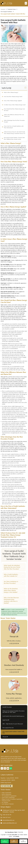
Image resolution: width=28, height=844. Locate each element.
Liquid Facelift (6, 720)
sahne (16, 836)
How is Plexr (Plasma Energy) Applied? (13, 100)
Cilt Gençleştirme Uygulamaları (9, 795)
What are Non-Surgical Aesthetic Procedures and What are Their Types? (14, 711)
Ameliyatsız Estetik (6, 800)
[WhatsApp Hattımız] (11, 768)
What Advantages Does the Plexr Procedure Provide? (14, 121)
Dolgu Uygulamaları (6, 792)
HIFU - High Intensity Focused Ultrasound (13, 723)
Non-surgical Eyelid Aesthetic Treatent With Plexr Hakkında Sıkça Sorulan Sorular (14, 138)
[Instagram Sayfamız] (5, 768)
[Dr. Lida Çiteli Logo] (6, 3)
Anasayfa (3, 9)
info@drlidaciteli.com (8, 820)
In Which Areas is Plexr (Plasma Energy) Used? (15, 104)
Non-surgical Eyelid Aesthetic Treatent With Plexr (13, 732)
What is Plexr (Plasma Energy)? (11, 92)
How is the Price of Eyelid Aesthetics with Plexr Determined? (14, 126)
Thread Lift (5, 736)
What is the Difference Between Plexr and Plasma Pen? (14, 115)
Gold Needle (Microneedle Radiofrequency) (13, 716)
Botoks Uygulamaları (6, 794)
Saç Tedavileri (5, 802)
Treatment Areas (11, 9)
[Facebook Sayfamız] (2, 768)
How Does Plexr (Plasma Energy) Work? (13, 96)
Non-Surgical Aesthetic (6, 11)
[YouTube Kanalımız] (8, 768)
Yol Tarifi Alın (5, 786)
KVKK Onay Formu (6, 782)
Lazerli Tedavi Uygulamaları (8, 797)
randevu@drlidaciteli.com (10, 823)
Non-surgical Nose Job (8, 727)
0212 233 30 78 (7, 814)
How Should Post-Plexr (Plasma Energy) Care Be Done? (14, 109)
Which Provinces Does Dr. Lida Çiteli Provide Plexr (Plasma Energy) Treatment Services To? (14, 132)
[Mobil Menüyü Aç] (26, 3)
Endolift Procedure (7, 707)
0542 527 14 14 (6, 817)
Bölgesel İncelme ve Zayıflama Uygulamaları (12, 799)
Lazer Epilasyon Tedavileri (8, 804)
